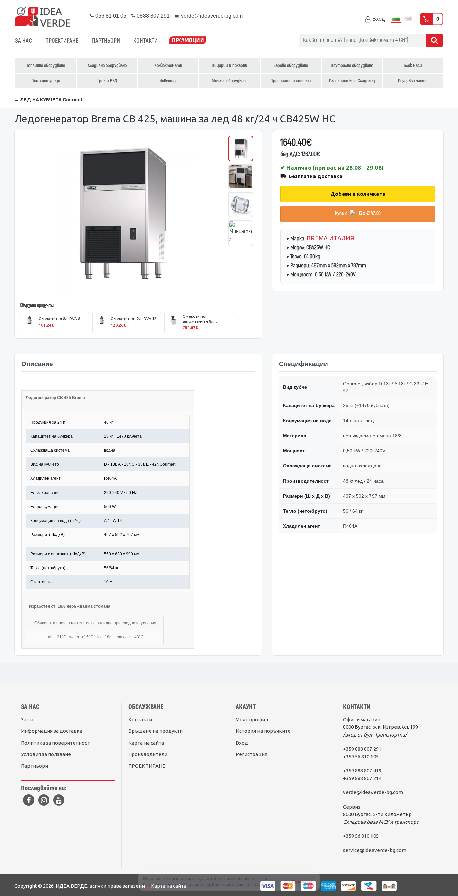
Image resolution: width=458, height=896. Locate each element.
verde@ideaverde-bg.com (373, 792)
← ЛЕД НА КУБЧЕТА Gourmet (48, 99)
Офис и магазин (361, 719)
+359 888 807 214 (362, 778)
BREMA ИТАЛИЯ (330, 238)
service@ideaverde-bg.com (374, 850)
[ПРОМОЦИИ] (187, 41)
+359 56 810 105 (361, 756)
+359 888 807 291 (362, 749)
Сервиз (351, 807)
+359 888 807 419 (362, 770)
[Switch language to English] (408, 19)
